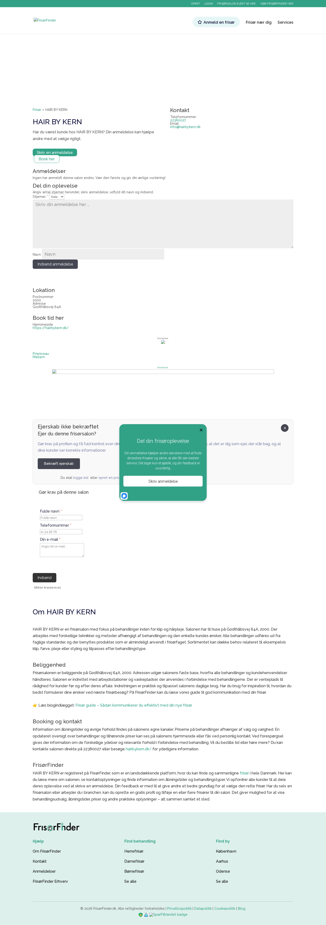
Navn (37, 254)
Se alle (130, 881)
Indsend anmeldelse (55, 264)
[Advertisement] (163, 62)
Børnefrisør (134, 871)
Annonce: (163, 367)
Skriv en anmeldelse (55, 152)
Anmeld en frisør (219, 22)
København (226, 851)
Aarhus (222, 861)
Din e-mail (50, 539)
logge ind (80, 478)
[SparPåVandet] (168, 914)
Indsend (44, 577)
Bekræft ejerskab (59, 463)
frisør (244, 773)
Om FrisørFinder (47, 851)
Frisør (37, 110)
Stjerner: (40, 197)
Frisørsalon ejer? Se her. (236, 3)
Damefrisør (134, 861)
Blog (241, 908)
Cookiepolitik (224, 908)
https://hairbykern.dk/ (51, 328)
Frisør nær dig (259, 23)
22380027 (178, 120)
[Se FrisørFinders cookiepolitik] (146, 914)
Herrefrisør (133, 851)
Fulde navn (51, 511)
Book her (47, 159)
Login (208, 3)
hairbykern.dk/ (139, 749)
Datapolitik (203, 908)
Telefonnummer (55, 525)
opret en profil (110, 478)
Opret (195, 3)
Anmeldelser (44, 871)
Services (285, 23)
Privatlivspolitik (179, 908)
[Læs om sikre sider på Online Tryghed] (141, 914)
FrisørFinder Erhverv (50, 881)
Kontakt (40, 861)
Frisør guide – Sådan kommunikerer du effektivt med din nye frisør (133, 705)
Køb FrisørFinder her (277, 3)
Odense (223, 871)
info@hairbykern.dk (185, 127)
